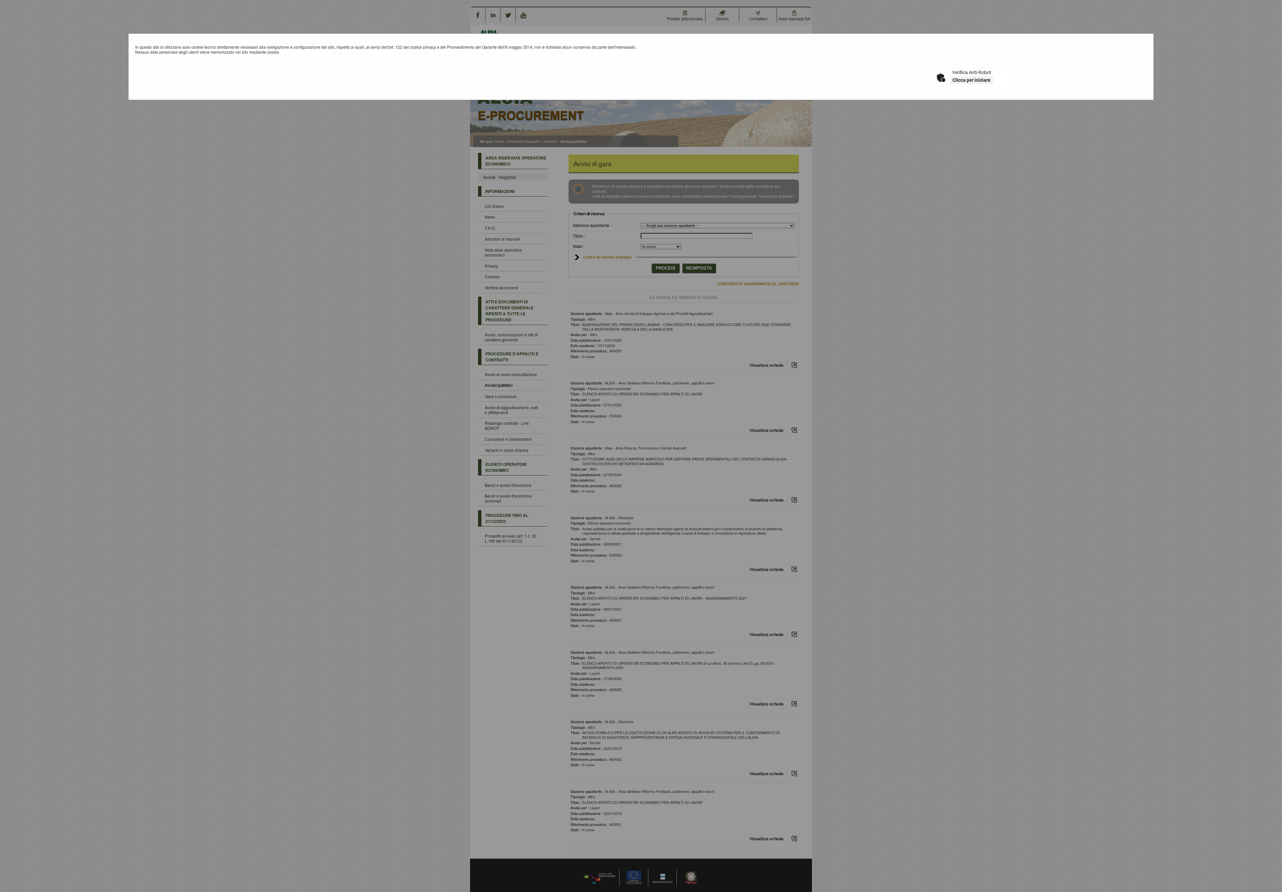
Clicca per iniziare (971, 80)
